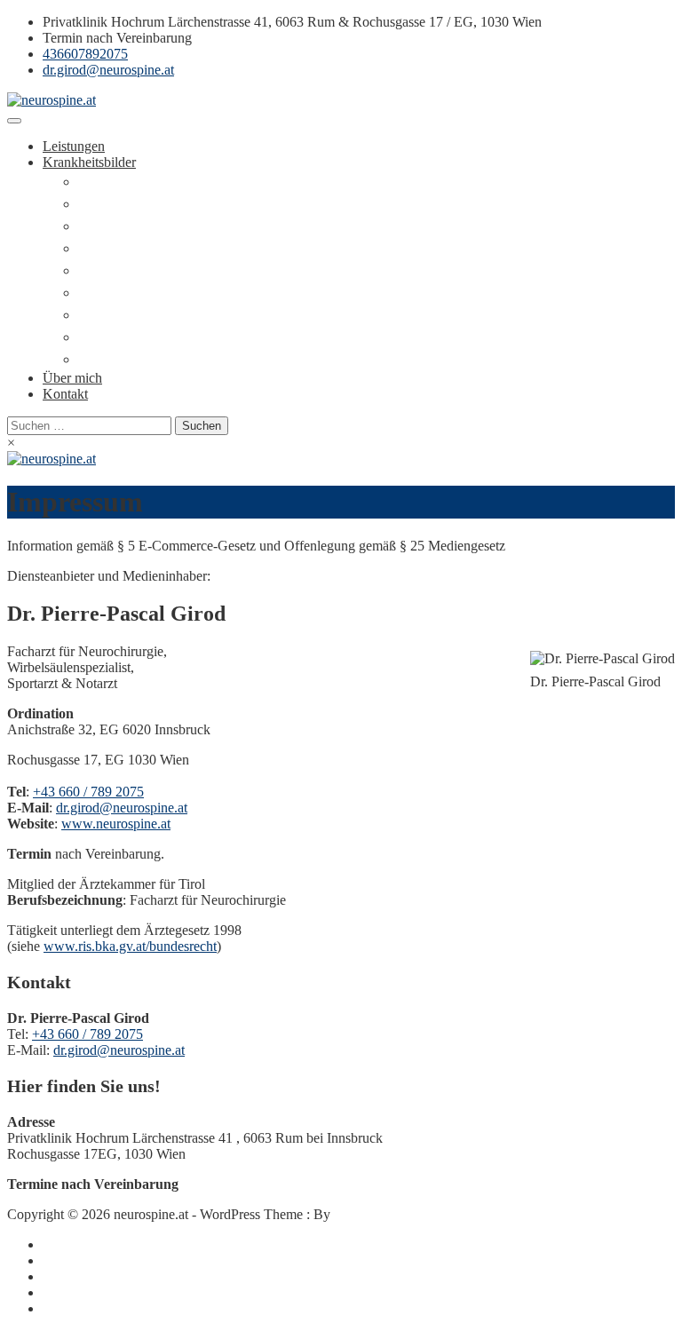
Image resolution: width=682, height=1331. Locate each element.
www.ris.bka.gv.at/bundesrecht (130, 946)
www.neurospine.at (115, 823)
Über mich (72, 377)
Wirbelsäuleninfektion (139, 292)
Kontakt (65, 393)
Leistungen (74, 146)
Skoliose (102, 337)
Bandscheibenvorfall (136, 203)
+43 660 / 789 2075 (88, 791)
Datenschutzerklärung (104, 1308)
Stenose (100, 226)
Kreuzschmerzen (125, 181)
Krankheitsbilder (89, 162)
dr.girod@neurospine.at (108, 69)
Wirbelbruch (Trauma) (140, 270)
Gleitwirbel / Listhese (138, 248)
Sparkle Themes (379, 1214)
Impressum (73, 1292)
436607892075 (85, 53)
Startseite (68, 1244)
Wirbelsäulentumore (134, 314)
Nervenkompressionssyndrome (164, 359)
